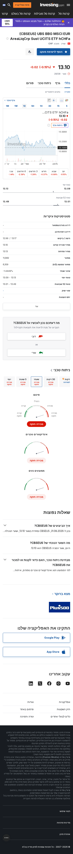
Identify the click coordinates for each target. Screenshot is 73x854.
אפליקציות (64, 701)
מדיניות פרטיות (63, 822)
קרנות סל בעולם (20, 13)
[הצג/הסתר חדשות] (49, 100)
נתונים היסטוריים (52, 91)
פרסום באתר (27, 709)
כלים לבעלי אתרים (60, 716)
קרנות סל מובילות (44, 13)
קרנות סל (63, 13)
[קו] (62, 100)
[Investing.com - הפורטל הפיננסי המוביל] (52, 5)
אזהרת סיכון (65, 834)
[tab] (51, 381)
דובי (34, 336)
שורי (34, 352)
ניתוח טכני (44, 83)
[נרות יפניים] (67, 100)
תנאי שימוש (65, 811)
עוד (36, 306)
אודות (30, 701)
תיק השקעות (63, 709)
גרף (57, 83)
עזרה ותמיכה (27, 716)
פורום (29, 83)
